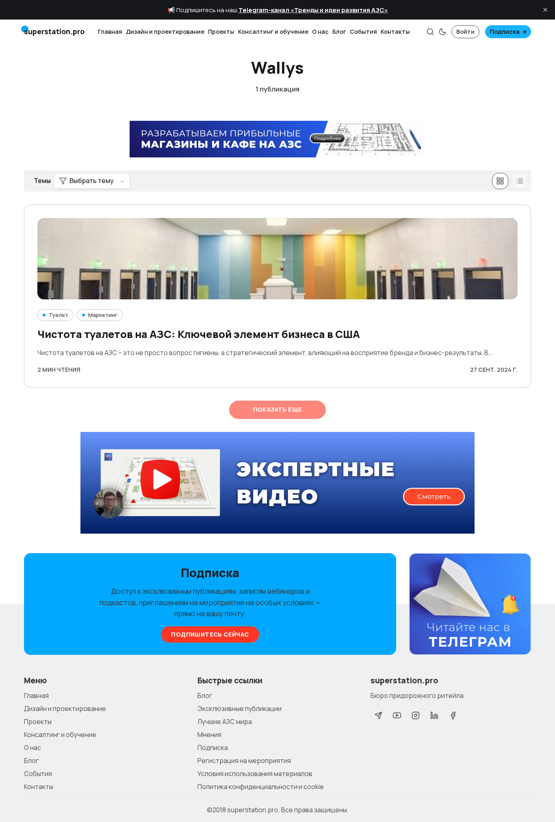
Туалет (58, 314)
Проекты (221, 31)
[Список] (520, 181)
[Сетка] (500, 181)
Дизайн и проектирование (165, 31)
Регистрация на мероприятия (244, 760)
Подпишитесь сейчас (210, 634)
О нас (320, 31)
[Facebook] (453, 715)
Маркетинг (102, 314)
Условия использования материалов (254, 773)
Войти (465, 31)
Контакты (395, 31)
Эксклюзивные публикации (239, 708)
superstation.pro (252, 809)
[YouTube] (397, 715)
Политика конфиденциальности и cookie (260, 786)
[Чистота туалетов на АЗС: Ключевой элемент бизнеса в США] (277, 258)
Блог (339, 31)
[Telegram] (378, 715)
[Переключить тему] (442, 32)
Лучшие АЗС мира (224, 721)
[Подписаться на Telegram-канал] (470, 604)
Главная (110, 31)
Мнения (209, 734)
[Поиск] (430, 32)
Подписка (505, 31)
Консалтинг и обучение (273, 31)
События (363, 31)
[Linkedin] (434, 715)
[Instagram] (415, 715)
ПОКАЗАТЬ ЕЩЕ (277, 409)
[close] (545, 9)
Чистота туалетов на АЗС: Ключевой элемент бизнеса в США (198, 334)
